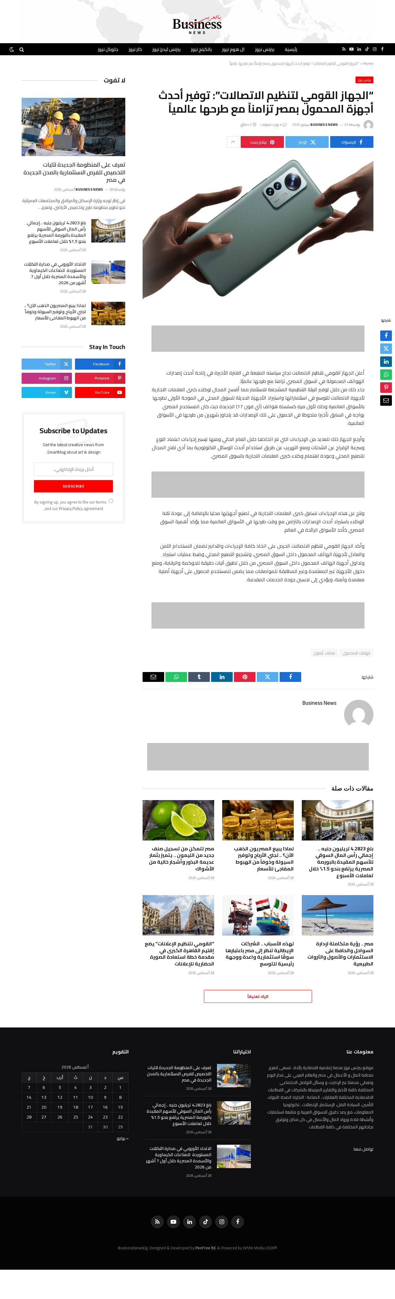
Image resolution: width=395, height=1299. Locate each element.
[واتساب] (386, 375)
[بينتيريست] (386, 388)
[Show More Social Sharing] (233, 142)
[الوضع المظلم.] (12, 49)
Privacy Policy (71, 508)
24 (90, 1117)
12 (59, 1097)
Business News (324, 125)
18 (75, 1107)
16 (105, 1107)
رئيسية (291, 49)
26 (59, 1117)
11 (75, 1097)
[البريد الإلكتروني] (386, 401)
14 (29, 1097)
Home (368, 63)
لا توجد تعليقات (271, 125)
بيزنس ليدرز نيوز (166, 49)
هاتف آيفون (324, 653)
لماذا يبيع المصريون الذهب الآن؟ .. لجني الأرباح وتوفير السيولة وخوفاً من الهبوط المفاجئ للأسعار (264, 858)
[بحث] (21, 49)
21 (29, 1107)
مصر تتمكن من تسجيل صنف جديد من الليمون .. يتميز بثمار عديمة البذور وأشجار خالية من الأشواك (181, 858)
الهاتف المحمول (356, 653)
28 (29, 1117)
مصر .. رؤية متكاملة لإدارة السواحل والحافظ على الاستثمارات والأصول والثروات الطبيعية (340, 953)
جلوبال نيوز (108, 49)
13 (43, 1097)
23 (105, 1117)
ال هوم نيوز (233, 49)
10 (90, 1097)
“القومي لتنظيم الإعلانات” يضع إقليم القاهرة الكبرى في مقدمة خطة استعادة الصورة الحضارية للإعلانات (179, 953)
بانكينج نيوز (201, 49)
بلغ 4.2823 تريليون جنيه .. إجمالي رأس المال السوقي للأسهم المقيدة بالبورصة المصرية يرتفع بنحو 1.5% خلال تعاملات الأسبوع (341, 862)
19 (59, 1107)
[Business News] (197, 24)
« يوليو (123, 1138)
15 (120, 1107)
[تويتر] (386, 349)
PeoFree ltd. (205, 1247)
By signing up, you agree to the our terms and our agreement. (70, 505)
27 (43, 1117)
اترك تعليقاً (257, 996)
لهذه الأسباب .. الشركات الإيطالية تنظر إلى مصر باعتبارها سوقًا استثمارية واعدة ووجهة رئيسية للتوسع (260, 953)
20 (43, 1107)
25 (75, 1117)
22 (120, 1117)
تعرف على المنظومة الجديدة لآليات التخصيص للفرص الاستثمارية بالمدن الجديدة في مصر (74, 172)
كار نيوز (135, 49)
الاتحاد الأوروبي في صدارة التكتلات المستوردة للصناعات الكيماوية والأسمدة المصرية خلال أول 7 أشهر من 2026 (55, 273)
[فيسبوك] (386, 336)
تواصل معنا (363, 1149)
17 (90, 1107)
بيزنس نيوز (264, 49)
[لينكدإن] (386, 362)
